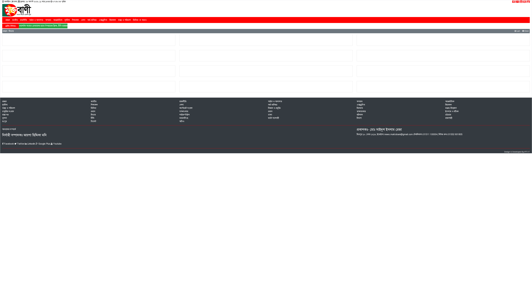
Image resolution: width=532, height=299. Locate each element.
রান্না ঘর (5, 114)
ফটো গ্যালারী (273, 118)
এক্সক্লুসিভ (103, 20)
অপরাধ (48, 20)
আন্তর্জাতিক (57, 20)
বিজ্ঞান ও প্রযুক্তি (274, 108)
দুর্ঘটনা (67, 20)
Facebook (8, 143)
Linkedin (31, 143)
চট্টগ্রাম (448, 114)
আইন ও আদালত (36, 20)
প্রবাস (93, 111)
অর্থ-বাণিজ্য (92, 20)
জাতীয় (15, 20)
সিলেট (93, 121)
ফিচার (93, 114)
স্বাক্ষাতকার (361, 111)
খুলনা (4, 118)
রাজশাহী (448, 118)
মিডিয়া (135, 20)
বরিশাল (360, 114)
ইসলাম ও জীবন (452, 111)
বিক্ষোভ (360, 108)
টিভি (92, 118)
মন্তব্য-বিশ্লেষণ (451, 108)
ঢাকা (270, 114)
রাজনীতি (23, 20)
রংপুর (4, 121)
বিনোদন (112, 20)
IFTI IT (527, 152)
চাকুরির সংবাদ (8, 111)
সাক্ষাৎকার (183, 111)
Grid (526, 31)
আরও (143, 20)
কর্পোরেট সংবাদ (185, 108)
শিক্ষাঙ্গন (75, 20)
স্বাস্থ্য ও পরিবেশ (124, 20)
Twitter (20, 143)
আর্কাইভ (7, 1)
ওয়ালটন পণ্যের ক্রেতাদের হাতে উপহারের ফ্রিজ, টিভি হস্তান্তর (43, 25)
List (518, 31)
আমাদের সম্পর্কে (9, 129)
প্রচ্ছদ (8, 20)
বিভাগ (359, 118)
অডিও (181, 121)
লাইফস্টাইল (184, 114)
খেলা (83, 20)
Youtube (57, 143)
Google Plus (44, 143)
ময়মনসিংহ (183, 118)
